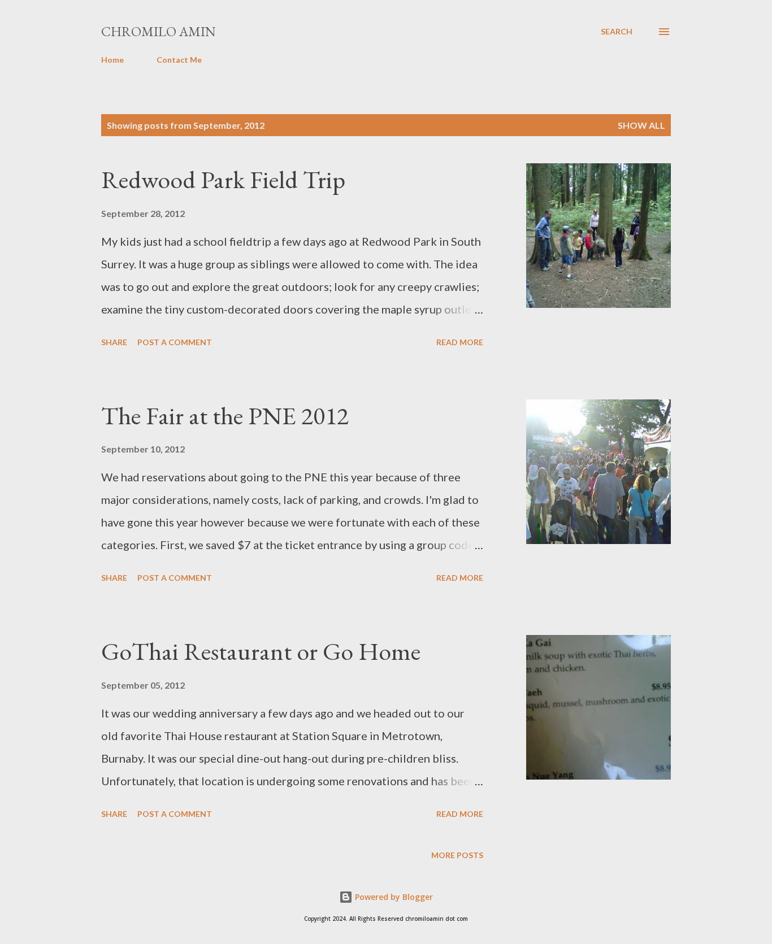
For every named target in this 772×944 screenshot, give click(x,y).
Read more (459, 342)
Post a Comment (174, 342)
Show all (641, 125)
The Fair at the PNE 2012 (225, 415)
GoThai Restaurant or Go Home (260, 651)
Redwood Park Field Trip (223, 179)
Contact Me (179, 59)
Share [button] (114, 342)
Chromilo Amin (158, 31)
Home (112, 59)
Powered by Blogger (393, 896)
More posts (457, 855)
